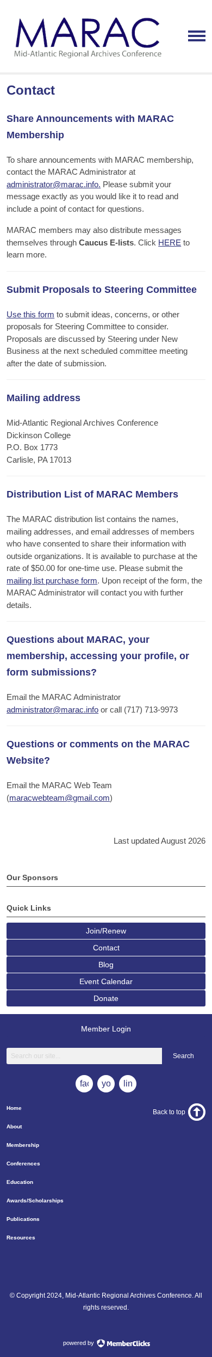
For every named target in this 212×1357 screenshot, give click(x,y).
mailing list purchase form (52, 580)
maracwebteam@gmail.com (59, 797)
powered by (79, 1343)
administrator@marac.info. (54, 184)
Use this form (30, 314)
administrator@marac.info (52, 709)
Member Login (106, 1028)
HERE (169, 242)
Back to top (169, 1112)
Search (183, 1056)
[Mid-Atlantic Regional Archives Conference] (86, 62)
